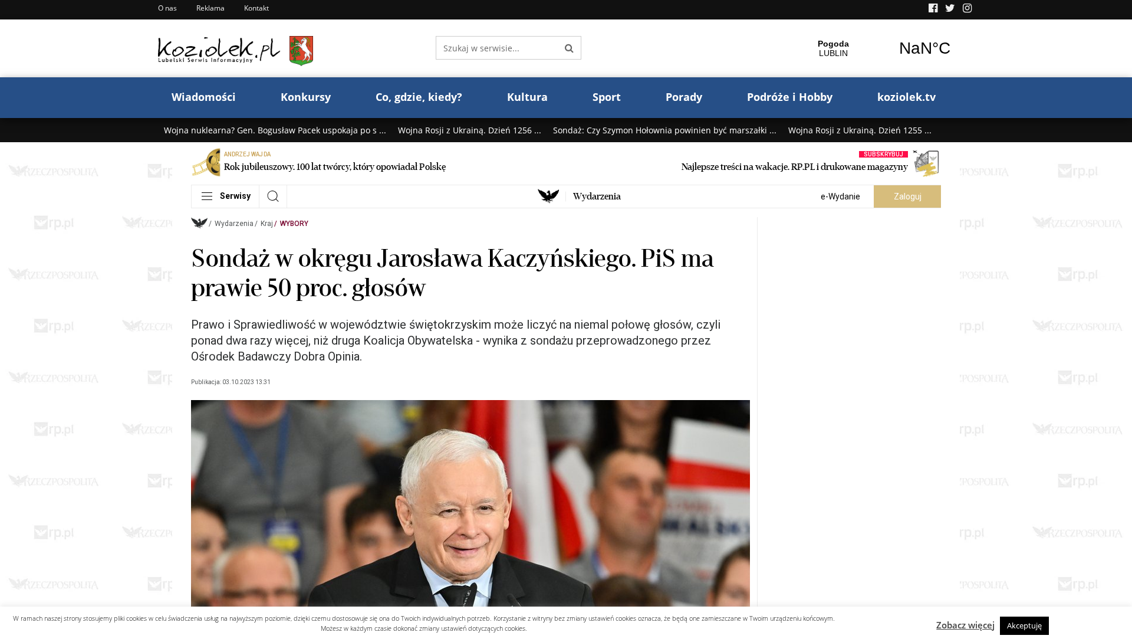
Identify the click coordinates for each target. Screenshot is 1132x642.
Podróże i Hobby (789, 97)
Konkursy (306, 97)
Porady (684, 97)
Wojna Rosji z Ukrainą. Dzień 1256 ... (469, 130)
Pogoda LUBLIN (879, 48)
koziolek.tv (906, 97)
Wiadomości (204, 97)
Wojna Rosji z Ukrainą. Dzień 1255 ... (860, 130)
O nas (167, 8)
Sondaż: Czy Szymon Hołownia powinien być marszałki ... (664, 130)
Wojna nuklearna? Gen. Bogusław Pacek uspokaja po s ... (275, 130)
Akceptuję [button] (1024, 625)
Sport (607, 97)
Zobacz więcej (965, 625)
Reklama (210, 8)
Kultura (527, 97)
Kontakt (256, 8)
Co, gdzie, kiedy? (419, 97)
